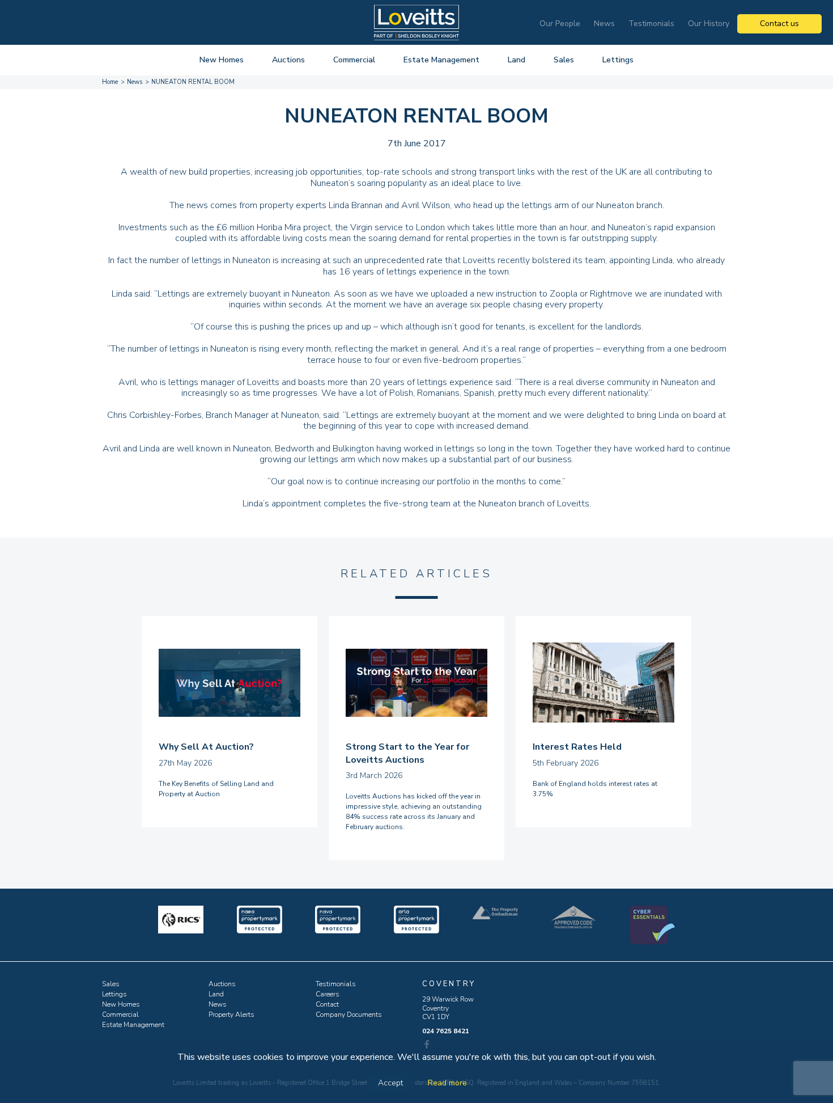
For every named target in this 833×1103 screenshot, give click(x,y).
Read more (447, 1082)
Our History (708, 23)
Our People (559, 23)
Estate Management (441, 59)
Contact (327, 1004)
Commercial (354, 59)
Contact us (779, 23)
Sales (564, 59)
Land (516, 59)
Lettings (618, 59)
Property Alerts (231, 1014)
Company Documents (349, 1014)
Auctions (288, 59)
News (604, 23)
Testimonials (651, 23)
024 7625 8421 (445, 1031)
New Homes (221, 59)
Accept (390, 1082)
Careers (327, 994)
